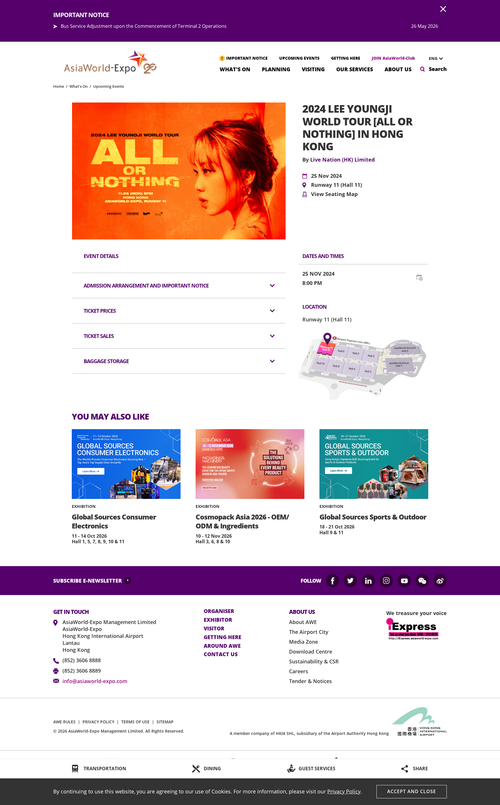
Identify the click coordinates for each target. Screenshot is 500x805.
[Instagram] (386, 580)
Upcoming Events (108, 86)
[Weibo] (440, 580)
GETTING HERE (345, 58)
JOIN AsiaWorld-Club (393, 58)
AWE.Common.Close (443, 9)
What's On (235, 69)
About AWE (303, 622)
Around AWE (222, 646)
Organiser (219, 611)
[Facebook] (332, 580)
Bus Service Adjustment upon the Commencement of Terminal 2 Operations (144, 26)
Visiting (313, 69)
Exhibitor (218, 620)
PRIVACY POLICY (98, 721)
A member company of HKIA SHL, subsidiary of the (309, 733)
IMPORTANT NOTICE (247, 58)
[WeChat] (422, 580)
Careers (298, 671)
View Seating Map (334, 194)
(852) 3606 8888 (81, 660)
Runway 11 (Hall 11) (336, 185)
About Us (398, 69)
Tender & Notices (310, 681)
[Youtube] (404, 580)
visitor (214, 629)
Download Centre (310, 651)
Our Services (354, 69)
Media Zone (303, 641)
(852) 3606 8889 (81, 670)
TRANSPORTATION (105, 768)
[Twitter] (350, 580)
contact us (221, 654)
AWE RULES (64, 721)
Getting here (222, 637)
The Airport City (308, 631)
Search (438, 68)
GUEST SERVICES (317, 768)
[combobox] (434, 58)
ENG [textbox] (433, 58)
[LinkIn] (368, 580)
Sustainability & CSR (314, 661)
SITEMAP (165, 721)
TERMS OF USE (135, 721)
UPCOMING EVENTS (299, 58)
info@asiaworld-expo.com (94, 681)
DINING (212, 768)
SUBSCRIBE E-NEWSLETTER (87, 580)
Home (58, 86)
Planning (276, 69)
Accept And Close (411, 791)
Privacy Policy (344, 791)
